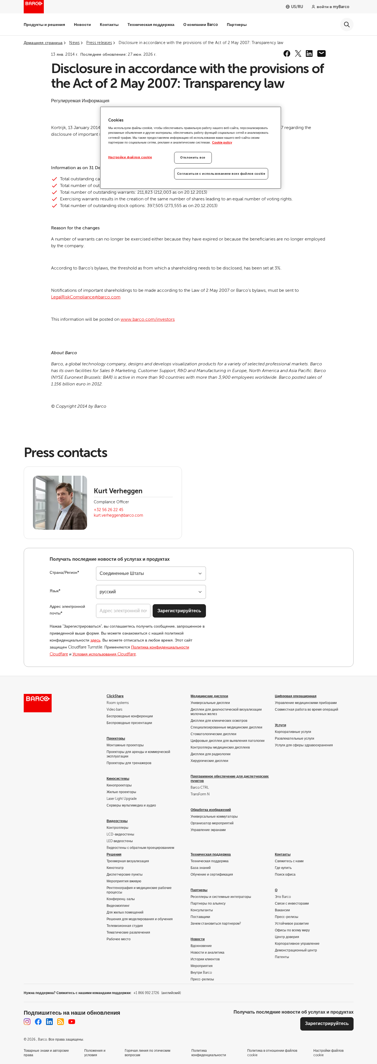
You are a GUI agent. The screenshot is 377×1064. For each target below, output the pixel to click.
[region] (190, 147)
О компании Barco (200, 24)
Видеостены (117, 821)
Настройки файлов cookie (130, 157)
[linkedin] (309, 53)
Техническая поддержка (151, 24)
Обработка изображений (211, 810)
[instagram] (27, 1021)
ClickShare (115, 696)
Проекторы (116, 738)
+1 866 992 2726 (157, 993)
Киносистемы (118, 779)
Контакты (109, 24)
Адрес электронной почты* (67, 609)
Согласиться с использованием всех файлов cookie (221, 174)
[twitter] (298, 53)
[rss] (60, 1021)
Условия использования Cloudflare (104, 654)
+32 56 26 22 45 (108, 510)
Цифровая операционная (295, 696)
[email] (321, 53)
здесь (95, 640)
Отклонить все (192, 157)
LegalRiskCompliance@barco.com (86, 297)
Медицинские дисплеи (209, 696)
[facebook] (287, 53)
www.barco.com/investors (148, 319)
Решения (114, 854)
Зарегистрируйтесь (179, 610)
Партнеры (237, 24)
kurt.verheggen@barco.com (118, 515)
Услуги (280, 725)
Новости (82, 24)
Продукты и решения (44, 24)
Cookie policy (222, 142)
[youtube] (71, 1021)
